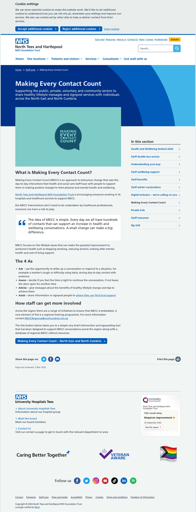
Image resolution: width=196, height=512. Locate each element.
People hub (138, 210)
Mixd (37, 507)
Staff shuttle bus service (145, 156)
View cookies (111, 29)
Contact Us (132, 39)
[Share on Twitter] (44, 358)
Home (20, 59)
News (142, 39)
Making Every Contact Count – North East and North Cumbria (59, 341)
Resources (111, 39)
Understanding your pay (146, 164)
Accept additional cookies (35, 29)
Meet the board (27, 418)
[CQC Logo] (152, 402)
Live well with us (135, 59)
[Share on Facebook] (50, 358)
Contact (19, 497)
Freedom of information (143, 497)
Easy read (100, 39)
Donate (175, 39)
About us (121, 39)
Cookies (99, 497)
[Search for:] (155, 48)
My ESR (135, 225)
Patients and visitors (65, 59)
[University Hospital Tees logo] (34, 399)
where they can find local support (96, 295)
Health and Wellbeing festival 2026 (152, 148)
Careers (149, 39)
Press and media (60, 497)
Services (91, 59)
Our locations (36, 59)
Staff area (44, 497)
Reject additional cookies (79, 29)
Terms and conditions (117, 497)
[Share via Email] (57, 358)
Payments (31, 497)
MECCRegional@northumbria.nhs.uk (46, 318)
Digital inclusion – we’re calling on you (154, 194)
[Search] (177, 48)
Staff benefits (139, 179)
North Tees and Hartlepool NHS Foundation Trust (44, 194)
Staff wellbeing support (145, 171)
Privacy (89, 497)
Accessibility (76, 497)
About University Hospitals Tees (36, 408)
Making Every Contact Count (148, 202)
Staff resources (140, 217)
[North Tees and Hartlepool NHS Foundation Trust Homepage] (38, 44)
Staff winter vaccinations (146, 187)
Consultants (111, 59)
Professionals (161, 39)
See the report (152, 427)
